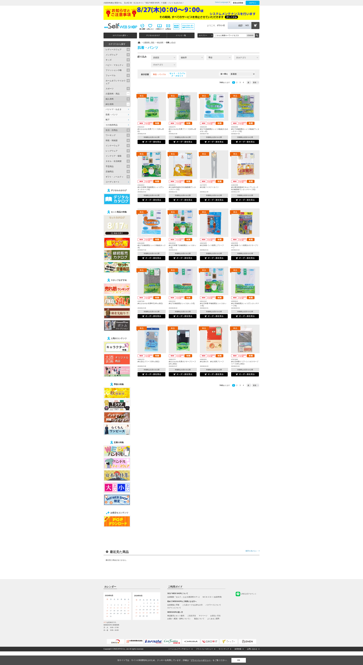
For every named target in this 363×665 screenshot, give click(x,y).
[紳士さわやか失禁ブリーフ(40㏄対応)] (152, 106)
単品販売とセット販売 (175, 616)
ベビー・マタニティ (115, 65)
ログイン (252, 3)
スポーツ (110, 88)
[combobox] (205, 35)
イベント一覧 (181, 35)
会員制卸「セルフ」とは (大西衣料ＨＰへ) (183, 597)
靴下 (108, 119)
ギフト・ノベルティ (115, 177)
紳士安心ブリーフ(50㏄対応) (148, 362)
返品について (199, 619)
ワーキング (111, 135)
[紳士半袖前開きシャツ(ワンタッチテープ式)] (245, 281)
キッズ (109, 60)
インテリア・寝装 (114, 156)
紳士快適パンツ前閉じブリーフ (212, 245)
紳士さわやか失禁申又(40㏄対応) (150, 303)
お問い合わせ (252, 649)
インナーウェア (113, 145)
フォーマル (111, 75)
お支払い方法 (215, 616)
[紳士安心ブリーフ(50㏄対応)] (152, 339)
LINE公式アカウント (249, 594)
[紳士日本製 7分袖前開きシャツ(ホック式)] (183, 223)
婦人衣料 (110, 99)
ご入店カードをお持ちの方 (192, 605)
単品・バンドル (159, 74)
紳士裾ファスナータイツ (209, 187)
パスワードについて (213, 605)
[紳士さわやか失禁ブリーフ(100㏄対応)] (183, 106)
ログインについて (174, 608)
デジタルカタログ (153, 35)
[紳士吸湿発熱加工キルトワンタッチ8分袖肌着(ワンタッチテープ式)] (245, 165)
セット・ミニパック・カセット (177, 74)
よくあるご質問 (213, 619)
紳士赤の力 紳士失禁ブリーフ (212, 362)
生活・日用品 (112, 130)
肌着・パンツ (112, 114)
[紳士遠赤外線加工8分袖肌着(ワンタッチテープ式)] (183, 165)
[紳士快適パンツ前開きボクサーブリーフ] (245, 223)
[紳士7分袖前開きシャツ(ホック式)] (183, 281)
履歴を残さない (251, 551)
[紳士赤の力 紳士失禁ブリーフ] (214, 339)
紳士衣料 (110, 104)
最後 (254, 82)
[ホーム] (139, 42)
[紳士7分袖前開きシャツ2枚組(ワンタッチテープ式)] (245, 106)
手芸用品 (110, 166)
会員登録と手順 (173, 605)
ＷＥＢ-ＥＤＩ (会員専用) (212, 597)
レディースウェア (114, 49)
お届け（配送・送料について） (179, 619)
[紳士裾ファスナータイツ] (214, 165)
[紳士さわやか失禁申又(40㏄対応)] (152, 281)
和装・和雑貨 (112, 140)
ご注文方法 (191, 616)
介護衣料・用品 (113, 94)
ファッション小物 (114, 70)
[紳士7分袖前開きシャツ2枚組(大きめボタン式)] (214, 106)
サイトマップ (224, 649)
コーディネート (113, 182)
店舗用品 (110, 171)
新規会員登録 (238, 3)
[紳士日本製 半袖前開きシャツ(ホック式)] (214, 281)
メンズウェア (112, 55)
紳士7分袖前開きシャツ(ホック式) (182, 303)
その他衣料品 (112, 125)
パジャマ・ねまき (114, 109)
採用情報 (238, 649)
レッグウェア (112, 151)
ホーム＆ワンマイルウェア (115, 82)
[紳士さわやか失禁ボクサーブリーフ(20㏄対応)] (183, 339)
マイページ (203, 616)
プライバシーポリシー (204, 649)
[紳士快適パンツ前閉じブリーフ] (214, 223)
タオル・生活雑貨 (114, 161)
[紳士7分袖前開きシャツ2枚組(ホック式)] (152, 223)
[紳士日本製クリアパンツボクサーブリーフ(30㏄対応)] (245, 339)
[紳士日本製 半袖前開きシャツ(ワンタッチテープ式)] (152, 165)
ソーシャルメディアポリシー (179, 649)
